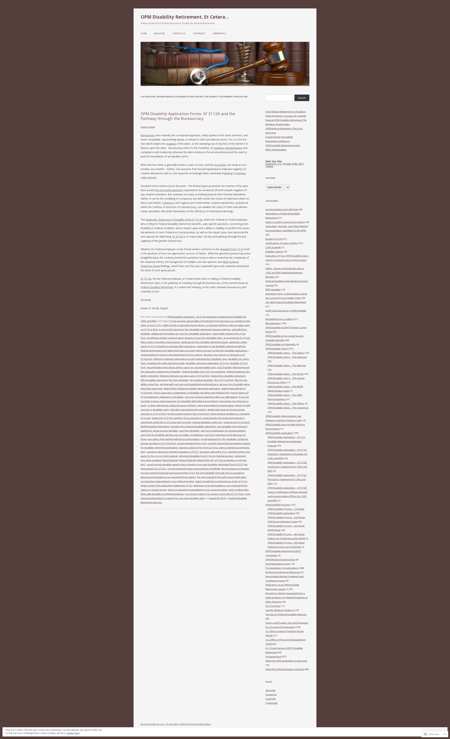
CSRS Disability (273, 247)
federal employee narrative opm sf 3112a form (185, 375)
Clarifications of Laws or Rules (281, 243)
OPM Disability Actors (276, 348)
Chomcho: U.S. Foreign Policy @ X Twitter (284, 165)
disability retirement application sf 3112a (207, 363)
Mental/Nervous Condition (279, 319)
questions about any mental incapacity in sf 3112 (173, 451)
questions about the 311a (213, 451)
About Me (159, 33)
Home (144, 33)
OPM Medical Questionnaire (280, 559)
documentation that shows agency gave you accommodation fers (181, 367)
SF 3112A (177, 236)
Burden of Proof (274, 238)
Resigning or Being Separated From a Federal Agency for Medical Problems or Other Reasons (286, 597)
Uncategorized (273, 656)
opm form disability (189, 430)
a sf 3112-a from (149, 329)
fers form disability (179, 380)
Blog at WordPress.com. (153, 724)
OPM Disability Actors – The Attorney (287, 365)
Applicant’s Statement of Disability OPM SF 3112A (174, 219)
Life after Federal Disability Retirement (285, 302)
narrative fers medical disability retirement (193, 426)
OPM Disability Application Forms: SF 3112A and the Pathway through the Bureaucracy (188, 116)
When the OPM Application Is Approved (286, 660)
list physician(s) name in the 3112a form (188, 413)
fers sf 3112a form (223, 380)
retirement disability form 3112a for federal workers (206, 456)
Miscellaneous (273, 323)
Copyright (199, 33)
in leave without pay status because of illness (172, 405)
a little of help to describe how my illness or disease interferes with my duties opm (206, 325)
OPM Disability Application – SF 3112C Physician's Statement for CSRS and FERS (287, 479)
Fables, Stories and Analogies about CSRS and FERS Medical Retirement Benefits (284, 272)
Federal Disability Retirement (157, 287)
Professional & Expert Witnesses (282, 572)
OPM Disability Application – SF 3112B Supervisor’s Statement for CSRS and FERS (287, 467)
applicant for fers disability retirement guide (204, 342)
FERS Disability (273, 289)
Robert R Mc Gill (205, 460)
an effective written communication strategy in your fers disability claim (184, 337)
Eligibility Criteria (274, 251)
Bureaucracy (148, 135)
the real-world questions (169, 190)
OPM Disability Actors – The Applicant (287, 357)
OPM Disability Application (279, 433)
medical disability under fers (207, 422)
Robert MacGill (170, 460)
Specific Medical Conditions (279, 610)
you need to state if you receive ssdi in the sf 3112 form (214, 494)
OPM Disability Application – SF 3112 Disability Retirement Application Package (286, 441)
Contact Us (178, 33)
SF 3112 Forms (272, 606)
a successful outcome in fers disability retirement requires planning (195, 329)
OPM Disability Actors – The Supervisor (288, 407)
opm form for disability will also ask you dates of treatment (172, 434)
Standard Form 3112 (231, 249)
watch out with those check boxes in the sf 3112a (221, 481)
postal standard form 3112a (192, 443)
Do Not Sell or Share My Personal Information (188, 724)
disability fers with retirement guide (166, 363)
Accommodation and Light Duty (281, 209)
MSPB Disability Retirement (155, 426)
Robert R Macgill (187, 460)
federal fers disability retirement (228, 375)
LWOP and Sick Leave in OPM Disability (286, 310)
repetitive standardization (228, 148)
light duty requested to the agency (188, 409)
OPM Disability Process (277, 504)
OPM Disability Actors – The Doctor (286, 373)
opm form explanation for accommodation (223, 430)
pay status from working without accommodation (174, 439)
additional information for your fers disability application (181, 333)
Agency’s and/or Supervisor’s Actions (285, 222)
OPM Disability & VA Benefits (280, 344)
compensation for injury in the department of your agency (171, 354)
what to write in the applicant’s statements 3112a (166, 485)
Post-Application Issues (277, 563)
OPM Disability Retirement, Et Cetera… (185, 17)
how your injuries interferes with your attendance (211, 397)
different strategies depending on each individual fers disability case (190, 359)
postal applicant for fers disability (218, 439)
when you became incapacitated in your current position (198, 489)
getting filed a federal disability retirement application (191, 388)
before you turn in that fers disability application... (222, 350)
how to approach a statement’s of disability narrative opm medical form (192, 392)
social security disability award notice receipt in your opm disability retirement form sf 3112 (195, 464)
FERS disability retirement (154, 380)
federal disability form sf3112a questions (204, 371)
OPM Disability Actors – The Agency (286, 352)
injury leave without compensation (215, 405)
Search (302, 97)
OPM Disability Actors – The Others (286, 403)
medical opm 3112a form (237, 422)
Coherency (168, 202)
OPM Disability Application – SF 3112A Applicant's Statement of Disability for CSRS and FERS (287, 454)
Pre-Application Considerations (281, 568)
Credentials (219, 33)
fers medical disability (201, 380)
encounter (220, 164)
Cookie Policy (73, 733)
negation (171, 143)
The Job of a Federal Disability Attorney (286, 614)
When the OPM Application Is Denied (284, 669)
